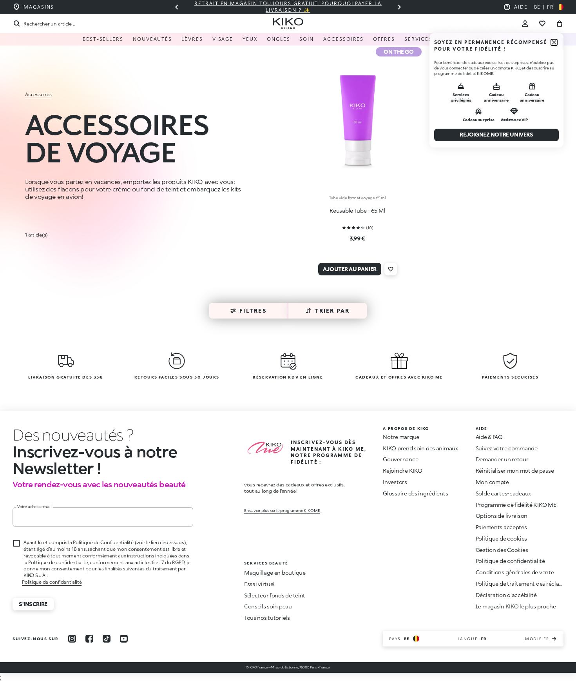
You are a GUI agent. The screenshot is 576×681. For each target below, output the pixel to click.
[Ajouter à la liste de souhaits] (390, 269)
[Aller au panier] (559, 23)
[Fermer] (554, 42)
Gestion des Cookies (502, 550)
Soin (306, 39)
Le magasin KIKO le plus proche (516, 606)
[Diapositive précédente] (177, 7)
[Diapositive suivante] (399, 7)
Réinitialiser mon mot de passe (515, 470)
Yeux (250, 39)
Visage (223, 39)
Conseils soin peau (268, 606)
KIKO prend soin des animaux (420, 448)
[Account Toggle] (525, 23)
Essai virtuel (259, 584)
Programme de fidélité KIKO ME (516, 504)
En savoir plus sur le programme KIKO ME (282, 510)
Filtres (253, 310)
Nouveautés (152, 39)
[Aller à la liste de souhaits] (542, 23)
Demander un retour (502, 459)
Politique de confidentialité (52, 582)
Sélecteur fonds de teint (274, 595)
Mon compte (492, 482)
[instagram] (72, 639)
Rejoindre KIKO (402, 470)
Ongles (278, 39)
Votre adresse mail (34, 506)
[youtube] (124, 639)
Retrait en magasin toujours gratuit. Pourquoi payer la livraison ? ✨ (282, 6)
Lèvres (192, 39)
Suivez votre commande (507, 448)
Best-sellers (103, 39)
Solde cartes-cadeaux (503, 493)
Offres (384, 39)
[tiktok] (106, 639)
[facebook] (89, 639)
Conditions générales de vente (515, 572)
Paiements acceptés (501, 527)
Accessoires (343, 39)
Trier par (332, 310)
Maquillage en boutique (275, 572)
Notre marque (401, 436)
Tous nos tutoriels (267, 617)
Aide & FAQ (489, 436)
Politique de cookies (501, 538)
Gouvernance (400, 459)
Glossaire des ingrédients (415, 493)
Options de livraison (501, 515)
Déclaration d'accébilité (506, 595)
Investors (395, 482)
